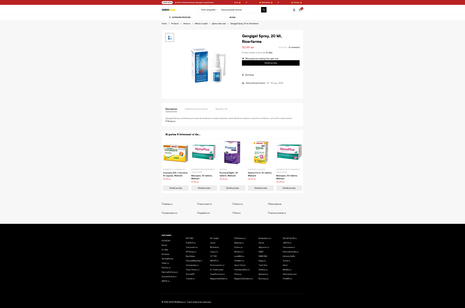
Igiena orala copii (219, 23)
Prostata (223, 169)
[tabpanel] (232, 120)
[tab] (171, 109)
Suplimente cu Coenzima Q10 (174, 169)
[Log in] (294, 9)
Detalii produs (270, 63)
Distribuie (249, 75)
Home (164, 23)
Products (175, 23)
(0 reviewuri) (294, 47)
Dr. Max (269, 52)
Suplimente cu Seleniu (256, 169)
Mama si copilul (201, 23)
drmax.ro (186, 23)
